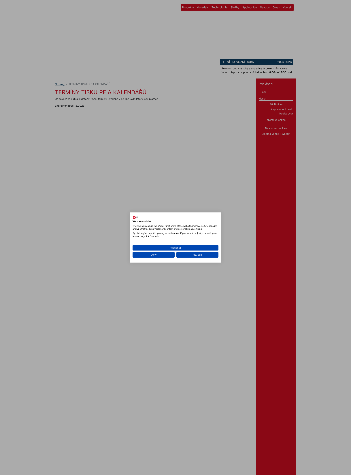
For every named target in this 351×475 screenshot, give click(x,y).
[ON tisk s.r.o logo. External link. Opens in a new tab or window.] (136, 217)
